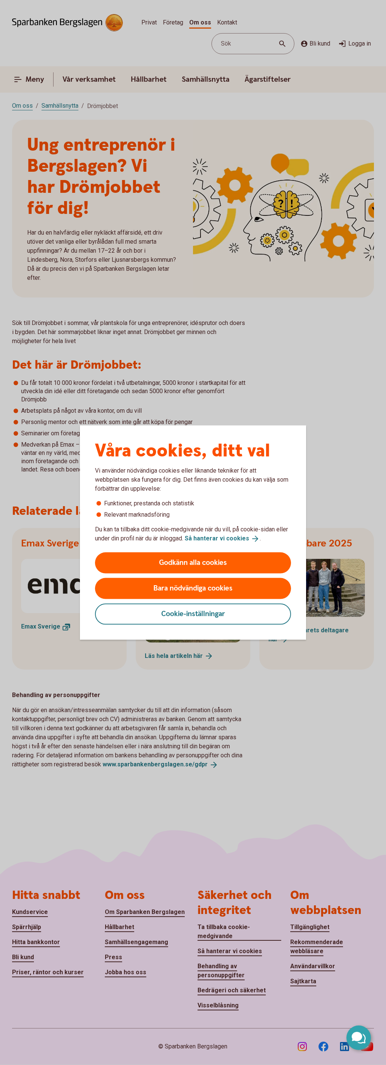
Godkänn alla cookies (193, 562)
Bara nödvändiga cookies (193, 588)
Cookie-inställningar (193, 613)
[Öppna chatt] (358, 1037)
